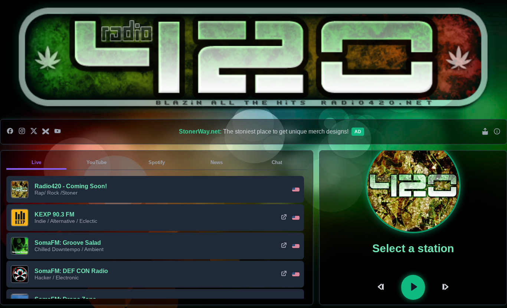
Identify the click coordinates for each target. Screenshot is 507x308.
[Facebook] (10, 131)
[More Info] (497, 132)
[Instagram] (22, 131)
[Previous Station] (382, 287)
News (216, 162)
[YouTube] (57, 131)
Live (36, 162)
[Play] (413, 287)
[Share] (485, 132)
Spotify (156, 162)
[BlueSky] (45, 131)
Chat (277, 162)
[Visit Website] (284, 217)
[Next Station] (444, 287)
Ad (357, 131)
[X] (33, 131)
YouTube (96, 162)
